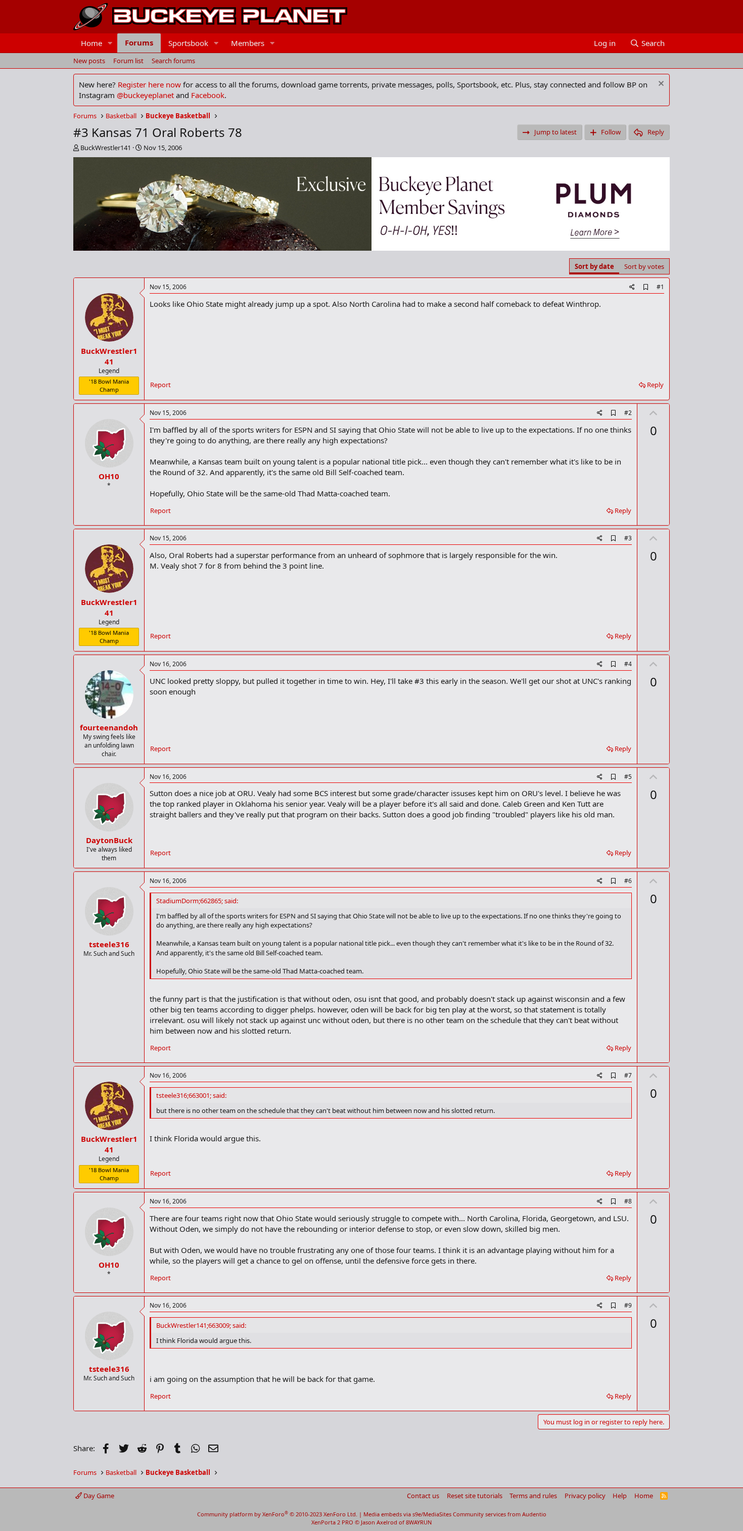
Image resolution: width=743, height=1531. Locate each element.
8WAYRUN (419, 1522)
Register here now (149, 84)
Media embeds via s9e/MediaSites (407, 1514)
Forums (139, 42)
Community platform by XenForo (277, 1514)
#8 (628, 1201)
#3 (628, 538)
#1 (660, 287)
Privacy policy (585, 1495)
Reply (655, 384)
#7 (628, 1075)
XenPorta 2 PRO (332, 1522)
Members (247, 43)
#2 (628, 412)
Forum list (128, 60)
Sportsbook (188, 43)
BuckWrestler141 (105, 147)
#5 (628, 776)
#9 (628, 1305)
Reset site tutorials (474, 1495)
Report (160, 384)
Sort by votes (644, 266)
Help (620, 1495)
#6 (628, 880)
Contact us (423, 1495)
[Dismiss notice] (660, 84)
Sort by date (594, 266)
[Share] (632, 287)
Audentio (534, 1514)
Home (91, 43)
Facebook (207, 95)
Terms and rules (533, 1495)
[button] (110, 43)
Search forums (173, 60)
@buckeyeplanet (145, 95)
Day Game (98, 1495)
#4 (628, 664)
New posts (89, 60)
